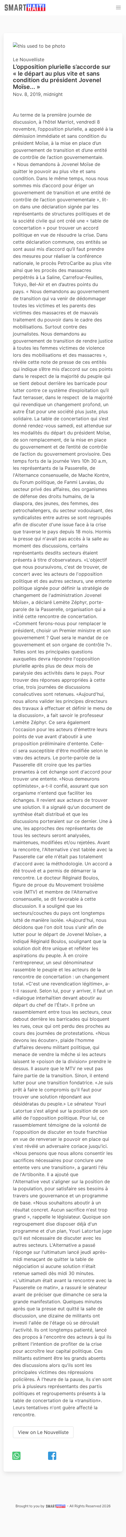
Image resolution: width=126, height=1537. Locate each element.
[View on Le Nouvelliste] (43, 1426)
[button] (118, 7)
